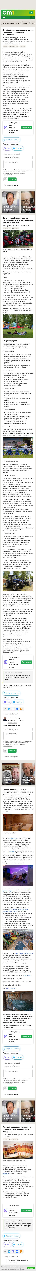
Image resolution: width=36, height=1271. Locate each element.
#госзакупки (6, 1139)
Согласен (31, 1268)
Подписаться (26, 128)
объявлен (6, 1174)
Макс (8, 148)
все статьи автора (12, 722)
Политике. (23, 1269)
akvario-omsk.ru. (11, 988)
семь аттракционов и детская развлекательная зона (15, 911)
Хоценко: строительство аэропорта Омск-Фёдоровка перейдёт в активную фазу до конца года (19, 1226)
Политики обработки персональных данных (18, 171)
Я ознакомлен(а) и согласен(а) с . (14, 174)
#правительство (13, 46)
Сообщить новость (12, 140)
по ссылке (28, 975)
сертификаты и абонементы (24, 953)
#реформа (22, 46)
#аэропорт (15, 1139)
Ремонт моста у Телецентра (11, 23)
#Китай (5, 46)
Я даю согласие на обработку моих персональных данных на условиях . (18, 170)
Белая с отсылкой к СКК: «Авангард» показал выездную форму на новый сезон (17, 677)
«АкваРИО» (13, 838)
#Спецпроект (7, 228)
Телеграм (19, 148)
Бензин (25, 23)
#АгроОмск (15, 228)
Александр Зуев (13, 718)
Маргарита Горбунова (15, 1260)
